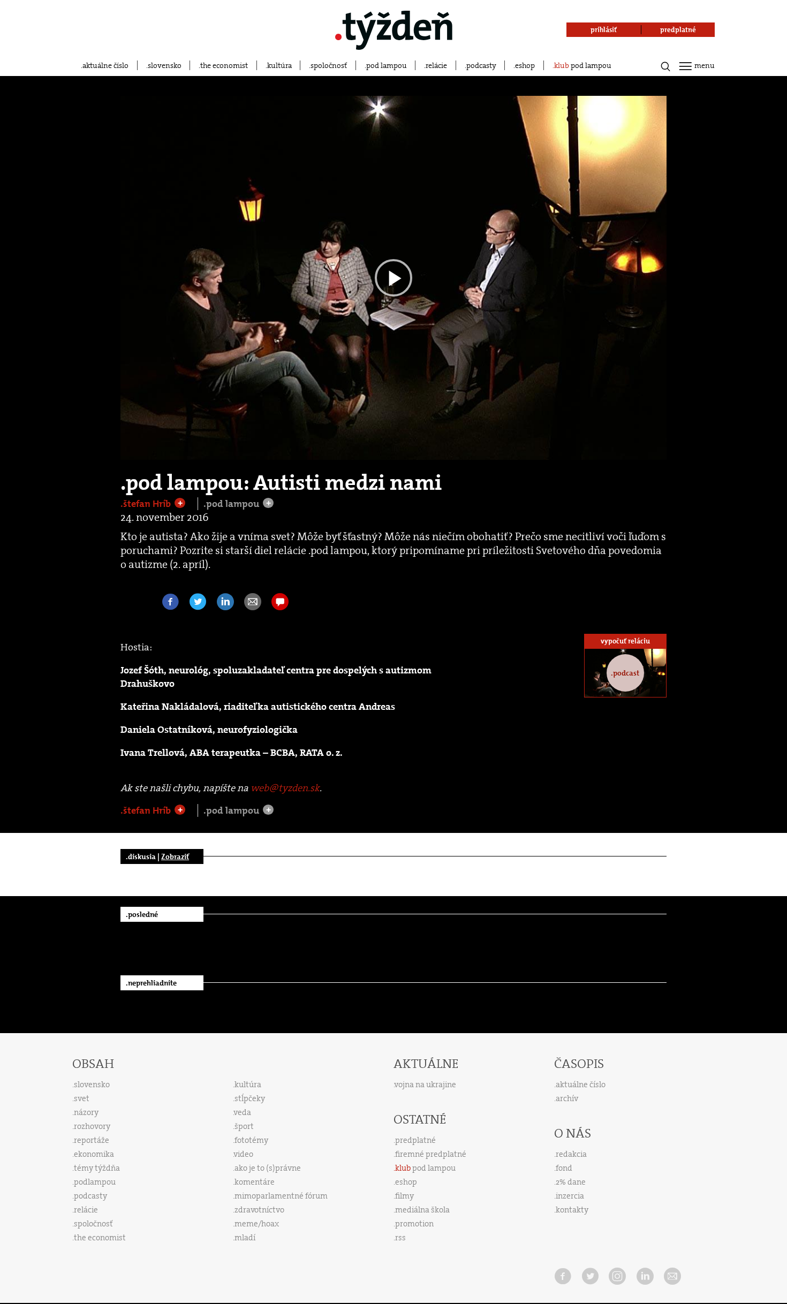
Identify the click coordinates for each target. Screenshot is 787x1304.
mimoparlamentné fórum (281, 1196)
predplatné (415, 1140)
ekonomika (94, 1154)
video (243, 1154)
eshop (525, 65)
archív (567, 1098)
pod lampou (386, 65)
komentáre (254, 1182)
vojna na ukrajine (425, 1084)
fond (564, 1168)
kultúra (279, 65)
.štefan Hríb (146, 503)
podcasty (481, 65)
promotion (414, 1223)
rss (400, 1237)
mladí (244, 1237)
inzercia (570, 1196)
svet (81, 1098)
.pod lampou (232, 503)
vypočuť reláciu (625, 641)
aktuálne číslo (105, 65)
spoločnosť (329, 65)
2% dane (571, 1182)
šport (244, 1126)
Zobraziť (175, 856)
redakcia (571, 1154)
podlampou (95, 1182)
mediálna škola (422, 1209)
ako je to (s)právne (267, 1168)
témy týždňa (97, 1168)
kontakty (572, 1209)
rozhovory (92, 1126)
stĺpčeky (249, 1098)
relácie (436, 65)
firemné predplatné (430, 1154)
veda (242, 1112)
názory (86, 1112)
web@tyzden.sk (285, 788)
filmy (404, 1196)
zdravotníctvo (259, 1209)
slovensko (164, 65)
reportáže (91, 1140)
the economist (224, 65)
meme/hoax (256, 1223)
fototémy (251, 1140)
